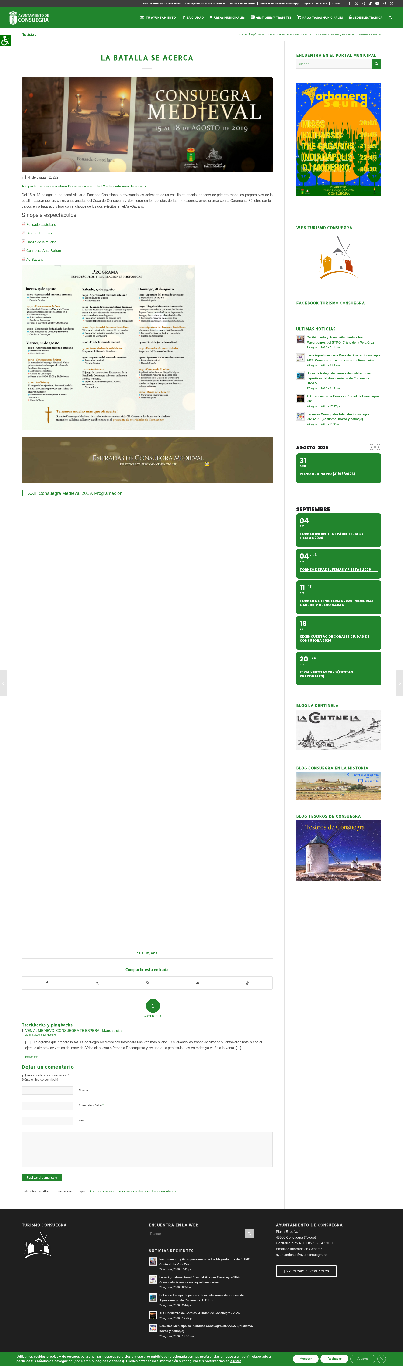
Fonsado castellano (41, 224)
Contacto (337, 3)
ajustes (235, 1361)
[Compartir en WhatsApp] (147, 983)
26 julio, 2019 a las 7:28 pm (40, 1034)
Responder (31, 1056)
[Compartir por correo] (197, 983)
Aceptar (306, 1358)
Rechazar (334, 1358)
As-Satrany (34, 259)
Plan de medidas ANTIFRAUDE (162, 3)
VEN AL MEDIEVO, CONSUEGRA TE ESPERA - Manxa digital (73, 1030)
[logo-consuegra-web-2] (32, 17)
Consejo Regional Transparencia (205, 3)
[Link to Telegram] (384, 3)
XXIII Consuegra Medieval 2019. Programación (75, 493)
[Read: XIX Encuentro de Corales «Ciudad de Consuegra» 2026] (300, 398)
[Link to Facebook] (349, 3)
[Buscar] (390, 17)
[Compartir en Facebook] (47, 983)
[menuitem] (161, 3)
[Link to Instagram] (363, 3)
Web (81, 1120)
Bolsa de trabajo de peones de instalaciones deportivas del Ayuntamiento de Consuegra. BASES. (339, 378)
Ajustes (362, 1358)
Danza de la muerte (41, 242)
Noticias (29, 34)
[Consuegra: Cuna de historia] (3, 683)
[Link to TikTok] (370, 3)
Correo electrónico (91, 1105)
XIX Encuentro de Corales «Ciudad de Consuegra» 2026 (199, 1313)
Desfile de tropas (39, 233)
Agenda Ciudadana (315, 3)
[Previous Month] (372, 447)
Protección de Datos (242, 3)
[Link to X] (356, 3)
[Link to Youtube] (377, 3)
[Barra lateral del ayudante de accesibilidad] (5, 40)
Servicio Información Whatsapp (279, 3)
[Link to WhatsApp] (391, 3)
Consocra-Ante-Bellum (43, 251)
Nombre (84, 1090)
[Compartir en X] (97, 983)
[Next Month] (378, 447)
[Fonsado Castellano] (147, 124)
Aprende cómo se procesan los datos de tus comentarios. (133, 1191)
